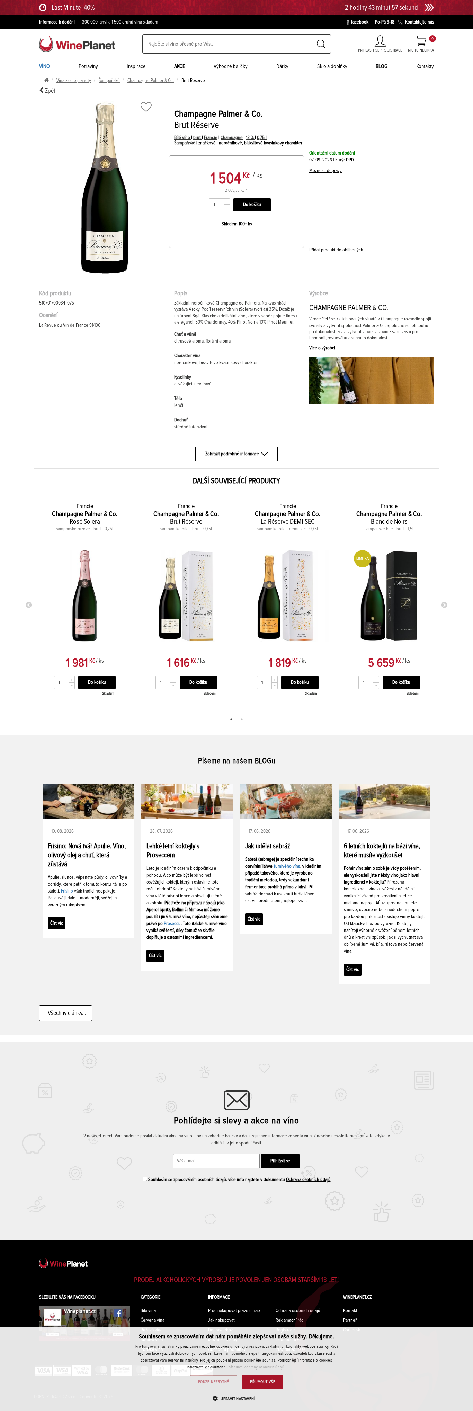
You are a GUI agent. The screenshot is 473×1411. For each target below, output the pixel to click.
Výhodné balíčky (231, 66)
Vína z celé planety (73, 80)
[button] (236, 1398)
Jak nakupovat (221, 1320)
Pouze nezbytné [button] (213, 1382)
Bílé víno (182, 137)
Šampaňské (109, 80)
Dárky (282, 66)
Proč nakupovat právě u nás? (234, 1310)
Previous (28, 605)
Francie (210, 137)
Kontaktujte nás (419, 22)
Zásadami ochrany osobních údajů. (257, 1367)
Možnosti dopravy (325, 170)
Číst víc (56, 923)
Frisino (67, 891)
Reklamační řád (290, 1320)
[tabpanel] (84, 603)
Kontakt (350, 1310)
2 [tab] (241, 719)
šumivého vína (287, 866)
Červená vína (152, 1320)
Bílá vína (148, 1310)
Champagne (232, 137)
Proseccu (172, 923)
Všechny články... (65, 1013)
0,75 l (262, 137)
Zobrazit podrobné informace (232, 453)
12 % (250, 137)
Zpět (49, 91)
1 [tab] (231, 719)
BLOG (381, 66)
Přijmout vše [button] (262, 1382)
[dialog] (236, 1369)
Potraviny (88, 66)
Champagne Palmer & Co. (150, 80)
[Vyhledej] (321, 44)
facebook (359, 22)
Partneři (350, 1320)
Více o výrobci (322, 348)
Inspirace (136, 66)
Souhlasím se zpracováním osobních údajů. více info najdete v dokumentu (239, 1179)
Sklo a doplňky (332, 66)
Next (444, 605)
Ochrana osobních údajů (308, 1179)
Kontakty (425, 66)
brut (197, 137)
